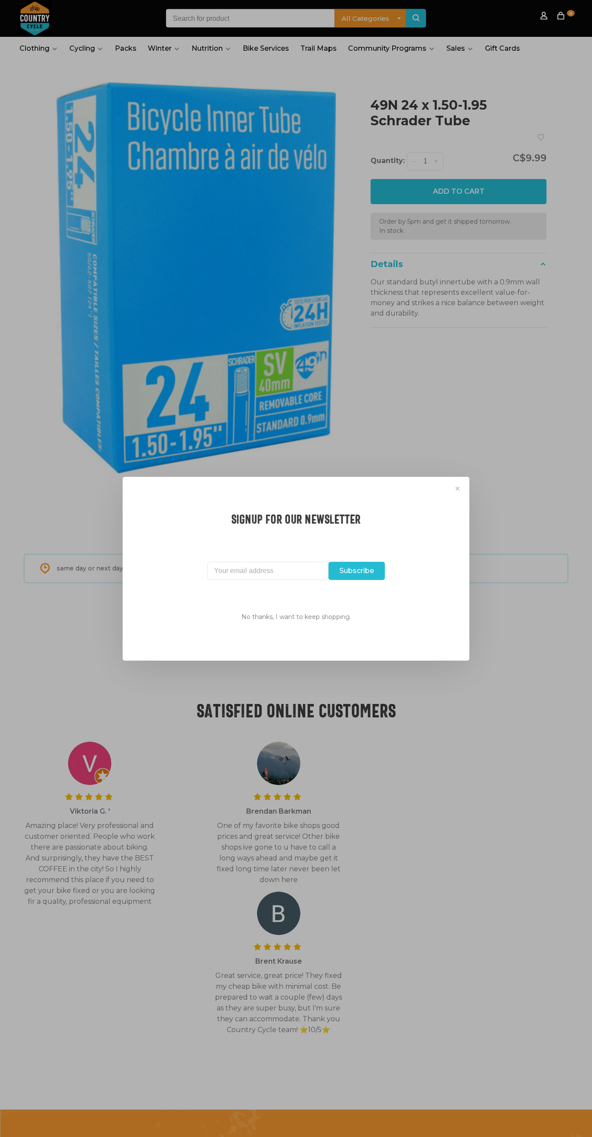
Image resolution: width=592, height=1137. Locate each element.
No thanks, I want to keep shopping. (296, 617)
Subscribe (356, 571)
